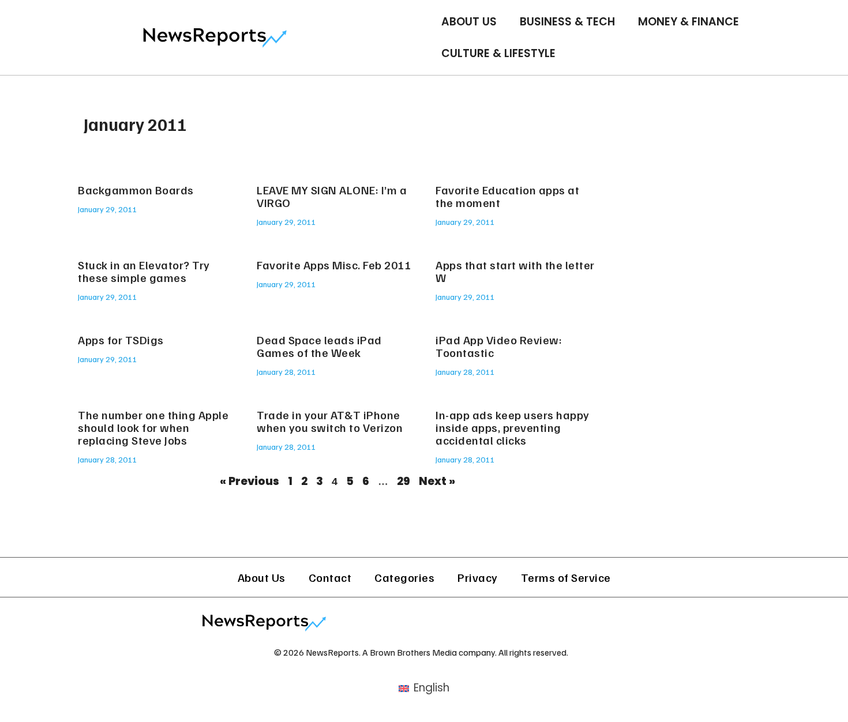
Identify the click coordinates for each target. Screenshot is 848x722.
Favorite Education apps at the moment (507, 196)
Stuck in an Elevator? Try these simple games (144, 271)
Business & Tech (567, 21)
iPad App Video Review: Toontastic (499, 346)
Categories (404, 577)
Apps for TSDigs (121, 339)
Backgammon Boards (136, 189)
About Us (469, 21)
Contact (330, 577)
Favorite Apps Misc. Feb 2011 (334, 264)
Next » (437, 481)
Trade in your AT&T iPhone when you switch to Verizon (330, 421)
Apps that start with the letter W (515, 271)
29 (403, 481)
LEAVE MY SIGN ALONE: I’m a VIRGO (332, 196)
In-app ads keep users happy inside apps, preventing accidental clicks (513, 427)
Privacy (477, 577)
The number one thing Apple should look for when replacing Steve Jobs (153, 427)
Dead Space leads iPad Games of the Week (319, 346)
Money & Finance (688, 21)
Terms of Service (566, 577)
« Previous (249, 481)
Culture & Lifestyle (498, 53)
